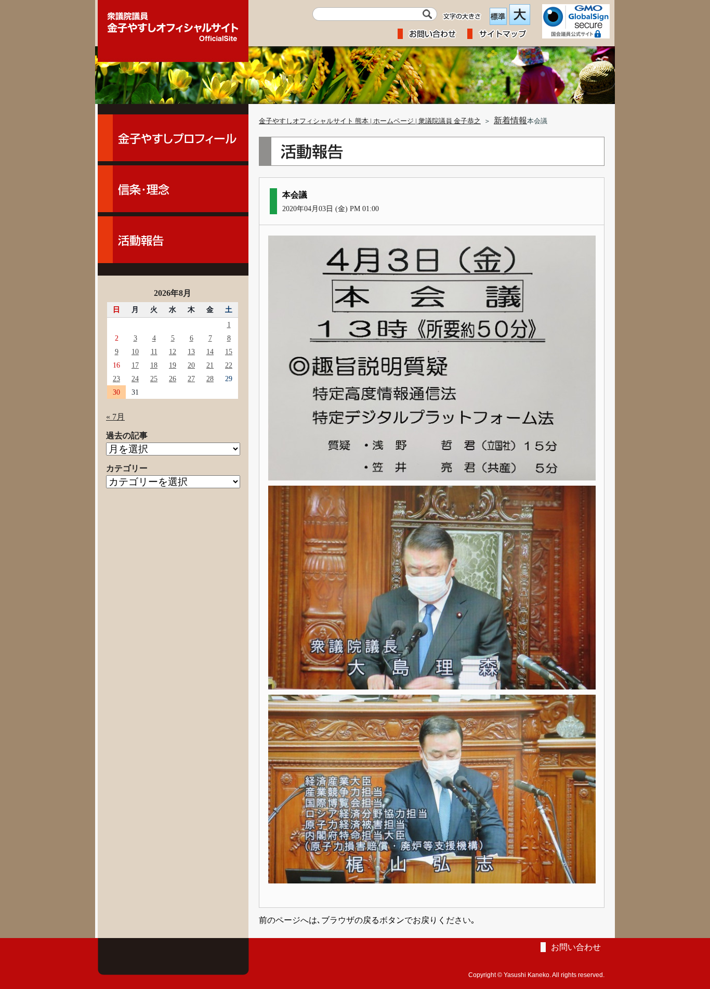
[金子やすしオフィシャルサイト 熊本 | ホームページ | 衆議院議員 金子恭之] (173, 23)
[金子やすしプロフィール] (173, 137)
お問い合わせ (576, 947)
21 (210, 365)
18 (153, 365)
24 (135, 378)
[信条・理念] (173, 188)
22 (228, 365)
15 (228, 351)
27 (191, 378)
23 (116, 378)
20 (191, 365)
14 (210, 351)
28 (210, 378)
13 (191, 351)
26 (172, 378)
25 (153, 378)
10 (135, 351)
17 (135, 365)
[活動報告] (173, 239)
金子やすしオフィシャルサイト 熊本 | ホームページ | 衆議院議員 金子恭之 (370, 121)
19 (172, 365)
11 (154, 351)
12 (172, 351)
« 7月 (115, 416)
